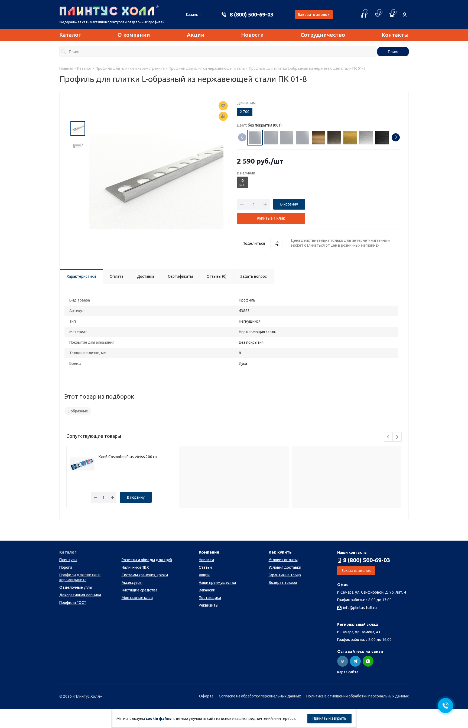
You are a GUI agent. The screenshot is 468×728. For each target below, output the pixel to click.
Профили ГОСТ (72, 602)
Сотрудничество (323, 35)
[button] (396, 137)
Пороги (65, 567)
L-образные (78, 411)
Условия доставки (285, 567)
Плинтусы (68, 560)
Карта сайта (347, 672)
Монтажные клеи (137, 597)
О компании (134, 35)
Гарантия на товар (285, 575)
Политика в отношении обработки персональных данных (357, 696)
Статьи (205, 567)
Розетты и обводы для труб (147, 560)
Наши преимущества (217, 582)
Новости (252, 35)
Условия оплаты (283, 560)
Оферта (206, 696)
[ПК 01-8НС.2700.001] (156, 181)
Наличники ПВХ (135, 567)
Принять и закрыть (329, 718)
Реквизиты (208, 605)
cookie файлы (159, 718)
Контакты (395, 35)
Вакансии (207, 590)
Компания (209, 552)
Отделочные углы (75, 587)
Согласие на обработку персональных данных (260, 696)
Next (397, 437)
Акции (195, 35)
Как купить (280, 552)
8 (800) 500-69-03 (251, 14)
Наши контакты (352, 552)
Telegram (355, 661)
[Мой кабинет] (405, 12)
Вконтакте (342, 661)
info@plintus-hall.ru (360, 608)
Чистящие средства (139, 590)
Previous (388, 437)
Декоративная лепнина (80, 595)
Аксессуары (132, 582)
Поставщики (210, 597)
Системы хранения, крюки (145, 575)
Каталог (70, 35)
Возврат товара (283, 582)
